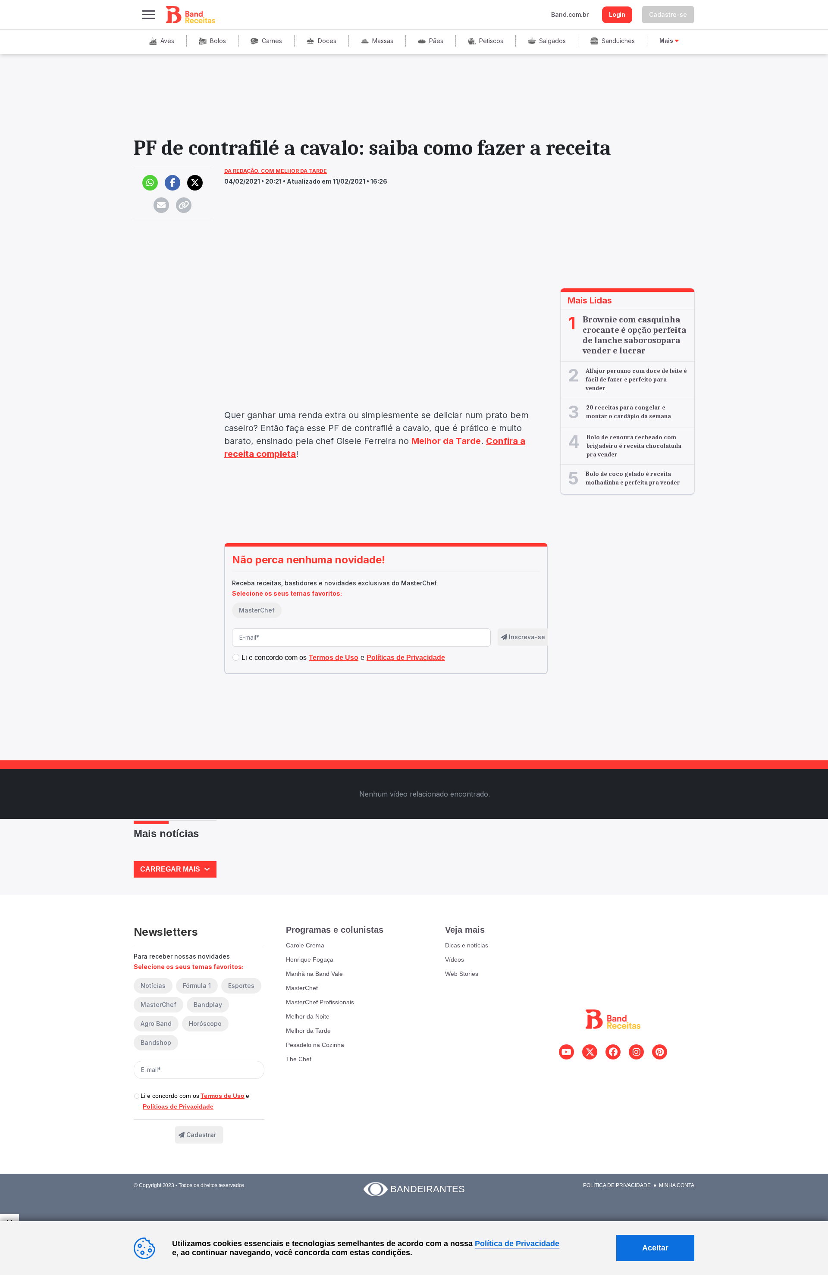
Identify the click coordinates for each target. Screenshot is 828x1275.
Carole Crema (305, 945)
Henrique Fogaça (309, 959)
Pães (436, 40)
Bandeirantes (427, 1189)
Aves (167, 40)
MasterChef (257, 610)
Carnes (272, 40)
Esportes (241, 985)
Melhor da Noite (307, 1016)
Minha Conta (676, 1185)
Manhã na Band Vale (314, 973)
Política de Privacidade (617, 1185)
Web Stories (461, 973)
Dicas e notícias (466, 945)
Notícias (153, 985)
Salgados (552, 40)
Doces (327, 40)
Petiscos (491, 40)
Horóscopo (205, 1023)
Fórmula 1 (197, 985)
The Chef (298, 1059)
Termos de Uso (223, 1095)
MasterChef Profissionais (320, 1002)
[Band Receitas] (191, 14)
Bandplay (208, 1004)
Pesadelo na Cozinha (315, 1044)
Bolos (218, 40)
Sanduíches (618, 40)
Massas (382, 40)
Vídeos (454, 959)
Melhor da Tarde (308, 1030)
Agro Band (156, 1023)
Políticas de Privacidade (178, 1106)
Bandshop (156, 1042)
